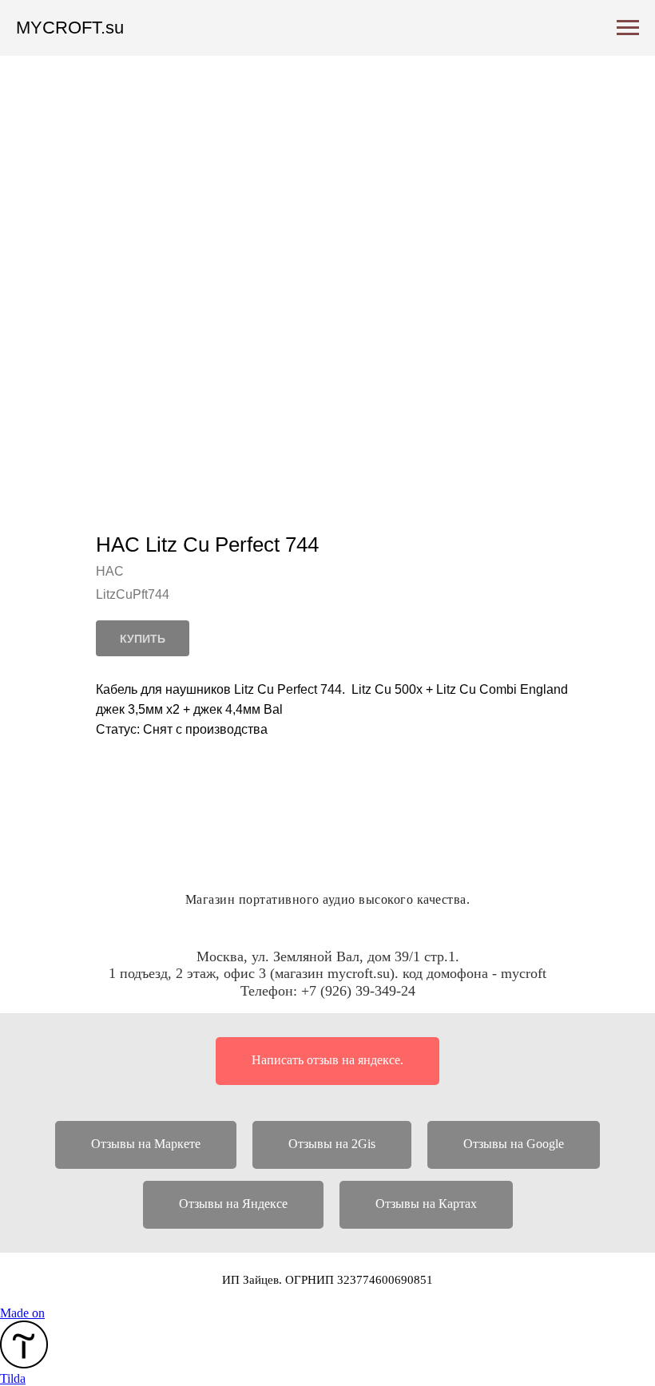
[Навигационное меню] (628, 28)
